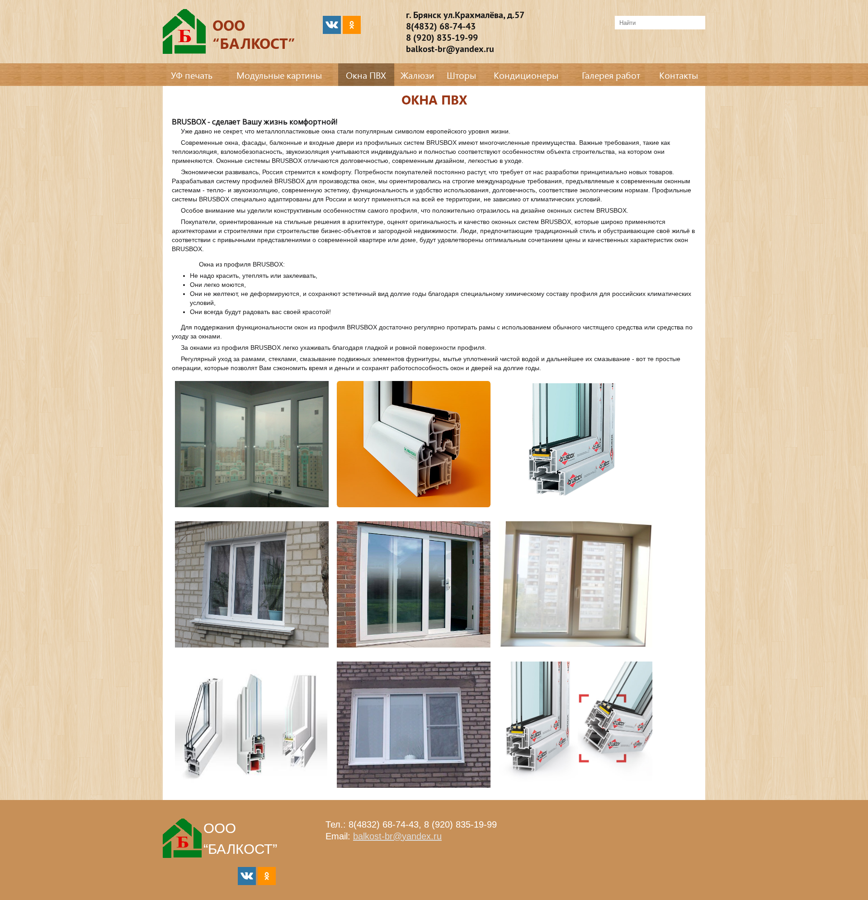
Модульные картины (279, 74)
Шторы (461, 74)
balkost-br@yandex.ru (397, 836)
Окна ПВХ (366, 74)
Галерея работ (611, 74)
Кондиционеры (526, 74)
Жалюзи (417, 74)
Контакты (678, 74)
